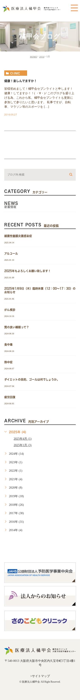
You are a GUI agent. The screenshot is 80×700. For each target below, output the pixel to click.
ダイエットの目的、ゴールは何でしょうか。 (32, 379)
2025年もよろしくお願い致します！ (27, 271)
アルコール (11, 253)
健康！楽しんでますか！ (20, 80)
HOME (33, 57)
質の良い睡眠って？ (16, 327)
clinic (15, 73)
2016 (41, 57)
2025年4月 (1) (23, 438)
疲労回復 (9, 396)
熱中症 (8, 362)
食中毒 (8, 344)
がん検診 (9, 309)
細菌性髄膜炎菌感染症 (18, 236)
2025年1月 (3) (23, 445)
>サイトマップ (40, 676)
